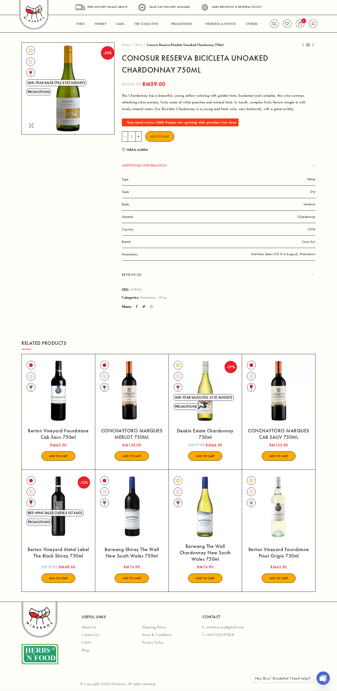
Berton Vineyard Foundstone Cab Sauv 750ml (58, 433)
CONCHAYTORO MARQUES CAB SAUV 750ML (278, 433)
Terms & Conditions (157, 634)
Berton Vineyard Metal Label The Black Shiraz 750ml (58, 552)
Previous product (302, 44)
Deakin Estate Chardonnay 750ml (205, 433)
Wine (138, 45)
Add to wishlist (137, 149)
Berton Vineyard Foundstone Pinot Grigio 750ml (278, 552)
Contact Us (90, 634)
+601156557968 (220, 634)
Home (126, 45)
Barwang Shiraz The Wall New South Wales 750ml (132, 552)
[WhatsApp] (152, 306)
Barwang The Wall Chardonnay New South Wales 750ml (205, 552)
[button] (58, 456)
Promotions (148, 297)
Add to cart (159, 136)
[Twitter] (145, 306)
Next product (313, 44)
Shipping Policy (154, 627)
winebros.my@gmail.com (225, 627)
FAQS (86, 642)
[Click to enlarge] (31, 125)
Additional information (144, 165)
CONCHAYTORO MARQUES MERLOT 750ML (132, 433)
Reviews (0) (132, 274)
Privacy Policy (153, 642)
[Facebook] (137, 306)
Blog (85, 650)
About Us (89, 627)
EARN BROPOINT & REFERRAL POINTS (237, 7)
